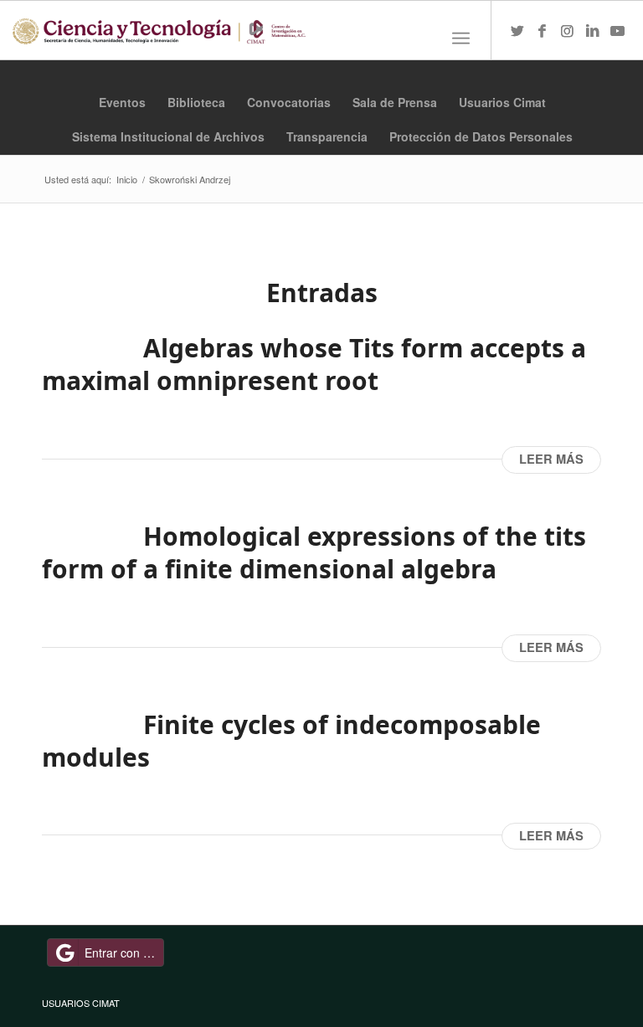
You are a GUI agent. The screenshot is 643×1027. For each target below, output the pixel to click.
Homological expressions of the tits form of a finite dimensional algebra (314, 552)
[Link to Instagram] (567, 30)
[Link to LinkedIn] (592, 30)
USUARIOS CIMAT (81, 1002)
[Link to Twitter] (517, 30)
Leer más (551, 459)
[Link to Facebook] (542, 30)
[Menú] (461, 38)
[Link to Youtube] (617, 30)
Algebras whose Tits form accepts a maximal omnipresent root (314, 364)
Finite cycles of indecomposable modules (291, 740)
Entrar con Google (124, 952)
